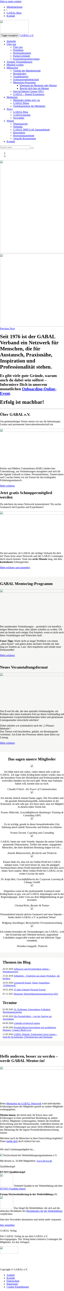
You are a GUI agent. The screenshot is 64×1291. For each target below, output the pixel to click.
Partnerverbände (21, 56)
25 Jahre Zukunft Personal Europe (30, 989)
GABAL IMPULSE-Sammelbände (31, 129)
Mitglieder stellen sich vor (26, 100)
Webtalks (18, 126)
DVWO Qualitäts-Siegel (12, 1188)
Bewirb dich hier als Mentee (34, 88)
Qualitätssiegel (20, 76)
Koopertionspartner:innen (26, 58)
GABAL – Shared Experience (28, 94)
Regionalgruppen (22, 53)
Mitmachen (12, 67)
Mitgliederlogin (14, 7)
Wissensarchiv (20, 123)
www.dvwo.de (44, 1160)
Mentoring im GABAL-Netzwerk (23, 1103)
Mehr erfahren (7, 485)
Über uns (11, 44)
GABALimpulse (22, 115)
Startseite (11, 41)
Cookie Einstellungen (18, 1286)
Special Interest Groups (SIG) (28, 91)
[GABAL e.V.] (14, 27)
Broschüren (19, 132)
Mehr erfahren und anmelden (15, 567)
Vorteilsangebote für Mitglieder (29, 106)
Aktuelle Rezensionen (24, 138)
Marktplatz (12, 97)
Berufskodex (19, 73)
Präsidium (18, 50)
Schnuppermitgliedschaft (26, 79)
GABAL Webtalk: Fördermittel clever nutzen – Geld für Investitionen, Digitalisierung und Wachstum (30, 1035)
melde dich (12, 1141)
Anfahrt (11, 1275)
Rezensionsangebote (23, 135)
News (10, 109)
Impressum (12, 1283)
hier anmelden (7, 1225)
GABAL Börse (21, 103)
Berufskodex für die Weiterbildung (44, 1211)
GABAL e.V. (27, 35)
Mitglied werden (15, 64)
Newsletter (18, 117)
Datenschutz (13, 1281)
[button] (5, 328)
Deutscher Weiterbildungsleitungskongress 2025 (36, 994)
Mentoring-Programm (24, 82)
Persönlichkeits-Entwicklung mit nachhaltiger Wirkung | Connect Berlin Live (29, 1028)
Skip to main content (10, 1)
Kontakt (11, 15)
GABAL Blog (14, 12)
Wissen (10, 120)
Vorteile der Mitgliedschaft (27, 70)
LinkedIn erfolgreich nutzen (27, 1023)
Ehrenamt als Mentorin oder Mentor (38, 85)
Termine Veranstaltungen (19, 61)
